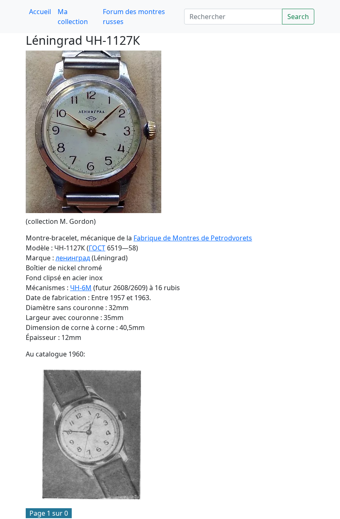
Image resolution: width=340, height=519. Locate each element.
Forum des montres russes (134, 16)
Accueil (40, 11)
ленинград (73, 257)
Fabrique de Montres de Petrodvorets (193, 238)
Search (298, 16)
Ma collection (73, 16)
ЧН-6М (81, 287)
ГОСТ (97, 247)
